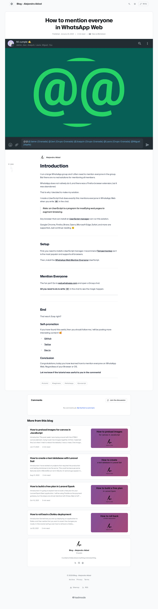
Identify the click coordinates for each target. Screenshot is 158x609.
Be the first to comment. (86, 408)
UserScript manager (79, 219)
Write (145, 4)
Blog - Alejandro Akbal (29, 4)
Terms (86, 579)
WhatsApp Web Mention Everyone (71, 260)
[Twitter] (75, 563)
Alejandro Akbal (53, 157)
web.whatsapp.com (67, 283)
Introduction (14, 168)
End (10, 178)
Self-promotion (15, 181)
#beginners (56, 383)
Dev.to (47, 350)
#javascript (81, 383)
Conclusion (14, 185)
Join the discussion (117, 400)
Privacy (79, 579)
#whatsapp (69, 383)
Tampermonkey (104, 251)
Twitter (47, 344)
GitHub (47, 338)
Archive (72, 579)
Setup (11, 172)
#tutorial (45, 383)
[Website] (83, 563)
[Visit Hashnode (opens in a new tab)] (79, 597)
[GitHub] (79, 563)
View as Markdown (99, 34)
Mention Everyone (15, 175)
